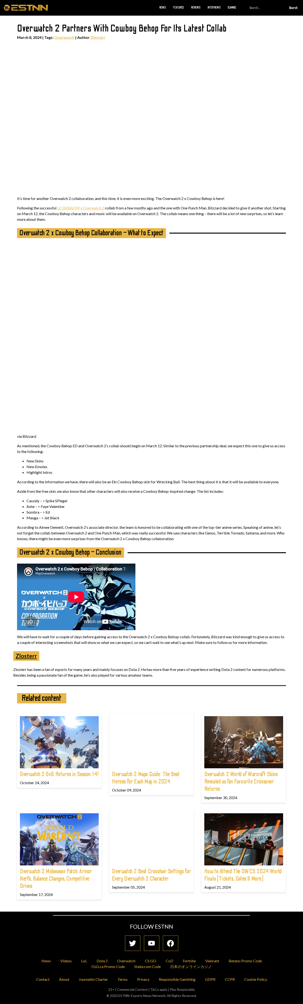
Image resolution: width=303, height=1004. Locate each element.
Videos (66, 961)
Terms (122, 979)
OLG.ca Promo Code (108, 966)
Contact (42, 979)
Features (178, 7)
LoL (84, 961)
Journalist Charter (93, 979)
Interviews (214, 7)
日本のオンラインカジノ (191, 966)
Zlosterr (97, 37)
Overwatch (64, 37)
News (162, 7)
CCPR (230, 979)
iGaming (232, 7)
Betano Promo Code (245, 961)
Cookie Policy (255, 979)
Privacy (143, 979)
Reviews (196, 7)
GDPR (210, 979)
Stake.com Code (147, 966)
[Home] (26, 7)
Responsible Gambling (177, 979)
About (64, 979)
